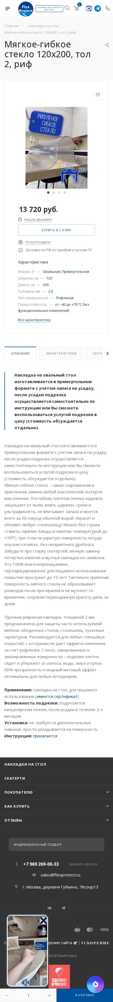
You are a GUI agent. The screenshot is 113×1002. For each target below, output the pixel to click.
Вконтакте (49, 908)
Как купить (17, 806)
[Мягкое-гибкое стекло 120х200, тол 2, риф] (56, 147)
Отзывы (13, 820)
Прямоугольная (75, 271)
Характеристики (61, 353)
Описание (20, 353)
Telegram (63, 908)
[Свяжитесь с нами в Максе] (88, 8)
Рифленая (65, 297)
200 (46, 284)
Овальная (51, 271)
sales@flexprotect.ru (60, 875)
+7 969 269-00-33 (41, 864)
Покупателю (18, 792)
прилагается (45, 735)
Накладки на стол (25, 764)
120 (49, 278)
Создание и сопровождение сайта (38, 942)
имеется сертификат (57, 696)
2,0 (50, 291)
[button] (48, 192)
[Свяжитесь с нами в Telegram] (97, 8)
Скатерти (14, 778)
